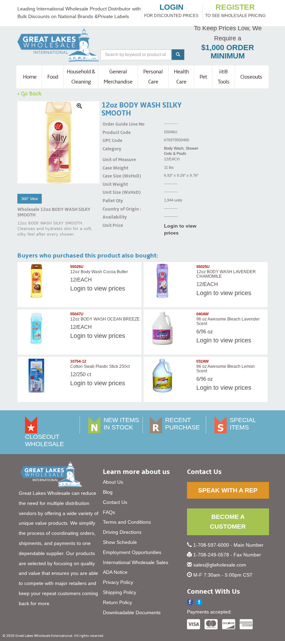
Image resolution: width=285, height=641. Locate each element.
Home (29, 76)
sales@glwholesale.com (219, 565)
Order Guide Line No (111, 124)
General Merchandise (118, 76)
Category (111, 149)
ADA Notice (115, 572)
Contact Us (115, 502)
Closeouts (251, 76)
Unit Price (111, 225)
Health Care (181, 76)
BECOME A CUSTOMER (228, 521)
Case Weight (111, 168)
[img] (58, 142)
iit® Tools (223, 76)
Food (52, 76)
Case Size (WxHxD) (111, 176)
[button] (199, 602)
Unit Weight (111, 184)
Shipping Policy (119, 592)
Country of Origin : (111, 209)
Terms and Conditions (127, 522)
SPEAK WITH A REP (228, 490)
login (172, 7)
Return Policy (117, 602)
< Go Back (29, 93)
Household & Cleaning (81, 76)
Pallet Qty (111, 201)
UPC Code (111, 140)
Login (78, 288)
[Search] (178, 54)
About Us (113, 482)
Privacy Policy (118, 582)
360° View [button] (29, 199)
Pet (203, 76)
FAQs (109, 512)
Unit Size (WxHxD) (111, 192)
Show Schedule (120, 542)
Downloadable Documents (132, 612)
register (235, 7)
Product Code (111, 132)
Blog (108, 492)
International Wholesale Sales (135, 562)
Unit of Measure (111, 160)
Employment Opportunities (132, 552)
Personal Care (153, 76)
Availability (111, 217)
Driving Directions (122, 532)
